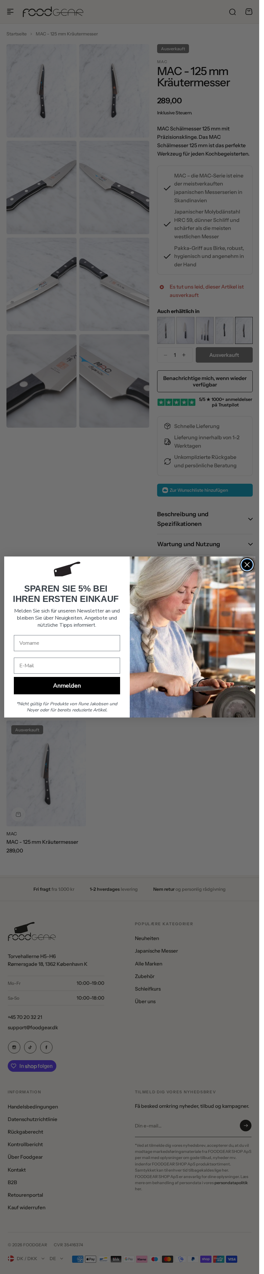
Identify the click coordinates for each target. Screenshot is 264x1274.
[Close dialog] (247, 564)
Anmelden (67, 685)
